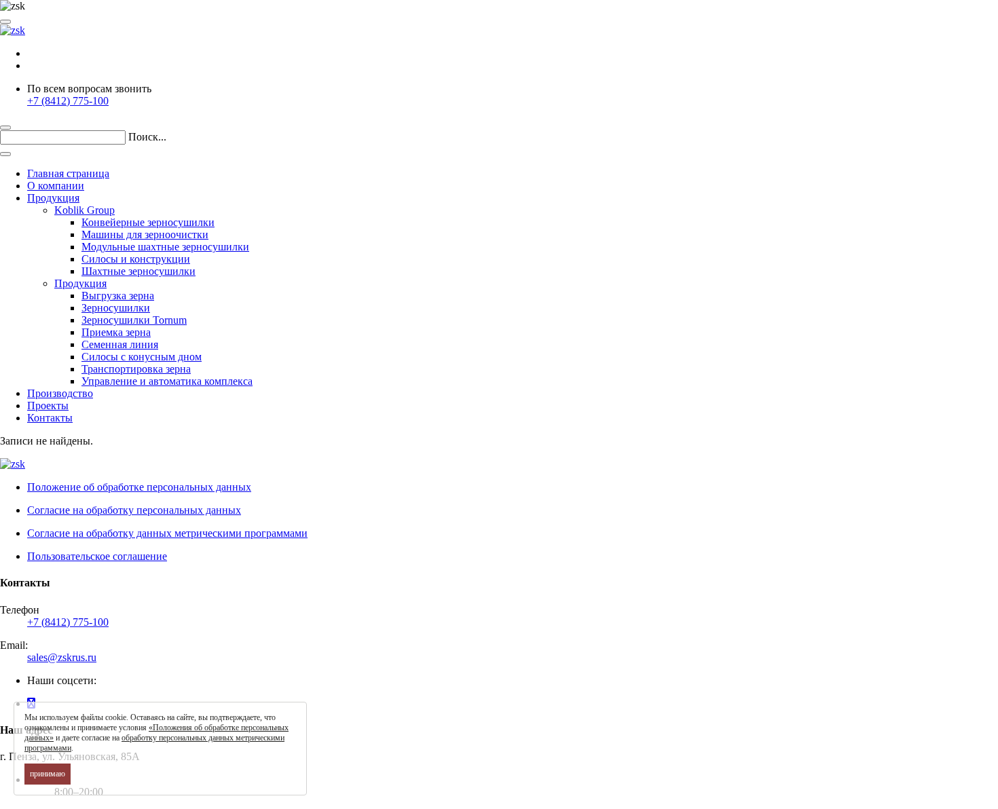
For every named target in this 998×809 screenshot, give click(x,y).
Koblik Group (84, 210)
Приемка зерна (116, 332)
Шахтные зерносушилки (138, 271)
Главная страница (68, 173)
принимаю (47, 773)
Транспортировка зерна (136, 369)
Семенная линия (119, 344)
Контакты (50, 418)
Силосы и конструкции (135, 259)
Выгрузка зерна (117, 295)
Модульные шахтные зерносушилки (165, 246)
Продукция (53, 198)
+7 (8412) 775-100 (68, 101)
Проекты (48, 405)
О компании (55, 185)
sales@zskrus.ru (61, 657)
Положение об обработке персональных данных (139, 487)
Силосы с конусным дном (141, 356)
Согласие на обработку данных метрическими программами (167, 533)
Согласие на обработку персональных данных (134, 510)
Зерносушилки (115, 308)
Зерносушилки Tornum (134, 320)
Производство (60, 393)
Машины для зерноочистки (144, 234)
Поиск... (147, 137)
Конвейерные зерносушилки (148, 222)
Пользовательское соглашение (97, 556)
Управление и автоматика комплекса (167, 381)
